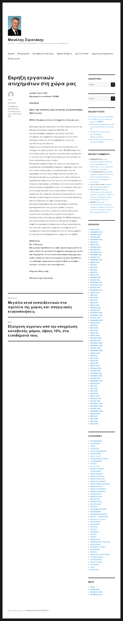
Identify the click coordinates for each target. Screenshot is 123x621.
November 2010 (96, 285)
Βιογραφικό (23, 53)
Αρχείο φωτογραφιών (102, 53)
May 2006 (94, 421)
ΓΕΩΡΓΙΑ (93, 464)
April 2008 (94, 363)
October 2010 (95, 287)
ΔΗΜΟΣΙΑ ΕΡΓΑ (95, 494)
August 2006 (95, 414)
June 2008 (94, 358)
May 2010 (93, 300)
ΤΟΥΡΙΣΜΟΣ (94, 565)
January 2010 (95, 310)
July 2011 (93, 265)
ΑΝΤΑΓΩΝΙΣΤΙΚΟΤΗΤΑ (98, 451)
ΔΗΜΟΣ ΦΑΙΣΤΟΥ (96, 486)
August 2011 (94, 262)
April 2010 (94, 303)
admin (10, 99)
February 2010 (95, 308)
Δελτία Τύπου (82, 53)
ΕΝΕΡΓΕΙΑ (93, 507)
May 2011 (93, 270)
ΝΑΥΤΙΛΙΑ (94, 527)
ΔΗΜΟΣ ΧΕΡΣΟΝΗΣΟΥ (98, 489)
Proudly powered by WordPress (37, 610)
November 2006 (96, 406)
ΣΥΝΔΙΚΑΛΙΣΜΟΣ (96, 557)
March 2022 (94, 229)
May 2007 (94, 391)
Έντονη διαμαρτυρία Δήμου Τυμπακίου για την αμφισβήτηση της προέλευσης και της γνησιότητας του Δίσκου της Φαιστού (101, 164)
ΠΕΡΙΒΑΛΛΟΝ (95, 539)
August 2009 (95, 323)
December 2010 (96, 282)
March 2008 (94, 366)
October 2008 (95, 348)
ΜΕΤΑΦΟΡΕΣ (95, 524)
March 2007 (94, 396)
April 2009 (94, 333)
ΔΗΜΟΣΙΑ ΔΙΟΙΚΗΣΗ (97, 491)
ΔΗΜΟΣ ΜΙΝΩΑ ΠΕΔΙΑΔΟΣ (100, 484)
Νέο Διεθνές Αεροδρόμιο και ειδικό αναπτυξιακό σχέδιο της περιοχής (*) (102, 126)
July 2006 (93, 416)
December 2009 (96, 313)
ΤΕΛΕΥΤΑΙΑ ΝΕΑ (96, 562)
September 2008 (96, 351)
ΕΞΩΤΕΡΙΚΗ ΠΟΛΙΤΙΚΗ (98, 509)
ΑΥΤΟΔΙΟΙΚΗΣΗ (96, 461)
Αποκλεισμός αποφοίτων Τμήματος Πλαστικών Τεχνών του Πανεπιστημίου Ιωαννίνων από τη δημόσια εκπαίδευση (102, 177)
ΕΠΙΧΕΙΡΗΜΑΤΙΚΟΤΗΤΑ (98, 514)
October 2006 (95, 409)
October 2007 (95, 378)
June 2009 (94, 328)
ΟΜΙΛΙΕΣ (93, 534)
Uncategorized (13, 106)
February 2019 (95, 235)
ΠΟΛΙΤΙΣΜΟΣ (95, 549)
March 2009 (95, 335)
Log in (92, 587)
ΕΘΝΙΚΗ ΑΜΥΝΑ (96, 502)
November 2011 (96, 255)
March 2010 (94, 305)
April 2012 (94, 242)
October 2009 (95, 318)
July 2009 (93, 325)
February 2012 (95, 247)
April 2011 (94, 272)
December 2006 (96, 404)
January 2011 (95, 280)
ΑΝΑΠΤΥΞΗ (94, 449)
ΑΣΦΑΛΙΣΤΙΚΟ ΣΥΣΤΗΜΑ (99, 459)
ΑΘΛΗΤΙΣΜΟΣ (95, 444)
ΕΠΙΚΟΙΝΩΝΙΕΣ (95, 512)
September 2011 (96, 260)
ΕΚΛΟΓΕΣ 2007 (95, 504)
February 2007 (95, 398)
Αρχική (11, 53)
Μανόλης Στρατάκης (26, 39)
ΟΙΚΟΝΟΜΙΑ (94, 532)
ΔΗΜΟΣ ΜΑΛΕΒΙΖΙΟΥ (98, 481)
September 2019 (96, 232)
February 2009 (95, 338)
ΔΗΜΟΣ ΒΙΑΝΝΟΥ (96, 474)
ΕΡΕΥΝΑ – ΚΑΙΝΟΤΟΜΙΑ (99, 517)
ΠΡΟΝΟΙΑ (93, 552)
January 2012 (95, 250)
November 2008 (96, 345)
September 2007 (96, 381)
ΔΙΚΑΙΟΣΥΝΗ (95, 499)
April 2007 (94, 393)
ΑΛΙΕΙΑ (92, 446)
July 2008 (93, 356)
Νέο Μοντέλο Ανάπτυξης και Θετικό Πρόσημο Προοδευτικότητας (100, 134)
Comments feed (96, 592)
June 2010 (94, 298)
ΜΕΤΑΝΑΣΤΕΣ (95, 522)
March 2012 (94, 245)
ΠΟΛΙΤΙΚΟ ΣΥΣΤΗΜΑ (97, 547)
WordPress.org (96, 594)
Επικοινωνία (14, 58)
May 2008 (94, 361)
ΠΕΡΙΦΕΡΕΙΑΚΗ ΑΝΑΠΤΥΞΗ (100, 542)
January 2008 (95, 371)
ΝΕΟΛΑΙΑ (93, 529)
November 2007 (96, 376)
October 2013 (95, 237)
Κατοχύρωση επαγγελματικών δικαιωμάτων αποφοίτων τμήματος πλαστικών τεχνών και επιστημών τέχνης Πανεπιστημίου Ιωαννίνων (102, 194)
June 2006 (94, 419)
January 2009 (95, 340)
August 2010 (95, 293)
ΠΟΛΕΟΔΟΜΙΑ (95, 544)
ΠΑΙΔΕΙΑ (93, 537)
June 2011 (93, 267)
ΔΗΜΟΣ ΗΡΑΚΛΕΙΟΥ (97, 479)
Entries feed (94, 589)
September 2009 (96, 320)
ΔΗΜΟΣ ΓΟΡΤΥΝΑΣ (97, 476)
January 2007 (95, 401)
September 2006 (96, 411)
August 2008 (95, 353)
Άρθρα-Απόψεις (64, 53)
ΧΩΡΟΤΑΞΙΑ (94, 570)
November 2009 (96, 315)
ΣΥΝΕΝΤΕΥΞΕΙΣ (96, 560)
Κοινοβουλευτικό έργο (43, 53)
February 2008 (95, 368)
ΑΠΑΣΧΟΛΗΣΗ (13, 109)
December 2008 (96, 343)
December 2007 (96, 373)
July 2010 (93, 295)
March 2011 (94, 275)
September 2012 (96, 240)
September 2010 (96, 290)
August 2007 (95, 383)
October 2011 (95, 257)
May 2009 (94, 330)
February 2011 (95, 277)
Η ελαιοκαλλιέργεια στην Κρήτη (101, 117)
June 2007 (94, 388)
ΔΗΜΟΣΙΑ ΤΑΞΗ (96, 496)
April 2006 (94, 424)
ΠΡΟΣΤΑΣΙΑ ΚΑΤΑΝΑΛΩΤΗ (100, 554)
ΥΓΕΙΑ (92, 567)
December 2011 (96, 252)
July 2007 (93, 386)
